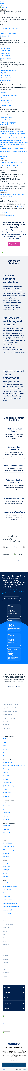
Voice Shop (6, 938)
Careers (8, 194)
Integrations (6, 728)
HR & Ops (6, 853)
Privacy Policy (4, 1069)
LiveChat (5, 779)
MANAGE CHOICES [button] (14, 1061)
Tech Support (7, 913)
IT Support (8, 151)
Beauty (9, 131)
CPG (16, 131)
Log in (2, 1)
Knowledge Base (8, 782)
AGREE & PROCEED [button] (14, 1065)
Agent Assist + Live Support (11, 708)
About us (5, 955)
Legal (22, 194)
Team (18, 129)
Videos (5, 941)
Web (4, 756)
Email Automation (8, 900)
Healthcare (6, 866)
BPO (13, 131)
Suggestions (7, 796)
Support (2, 3)
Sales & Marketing (19, 151)
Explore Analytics (5, 105)
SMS (4, 745)
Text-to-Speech (8, 725)
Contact (13, 194)
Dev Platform (7, 832)
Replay (5, 789)
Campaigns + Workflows (10, 711)
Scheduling (6, 812)
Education (11, 133)
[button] (25, 1044)
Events (5, 931)
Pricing (2, 158)
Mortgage (6, 870)
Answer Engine (7, 762)
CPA (4, 809)
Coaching (6, 769)
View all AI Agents (5, 58)
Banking (5, 863)
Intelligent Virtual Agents (10, 704)
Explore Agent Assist (6, 80)
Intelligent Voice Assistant (11, 906)
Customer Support (18, 148)
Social (5, 749)
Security (5, 721)
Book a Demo (9, 215)
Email (4, 742)
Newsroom (3, 197)
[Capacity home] (3, 7)
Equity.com (20, 206)
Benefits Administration (16, 138)
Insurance (8, 136)
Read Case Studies (14, 561)
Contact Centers (6, 148)
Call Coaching (7, 889)
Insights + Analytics (9, 718)
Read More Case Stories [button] (11, 598)
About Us (3, 194)
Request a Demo (14, 244)
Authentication (4, 138)
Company (3, 192)
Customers (3, 156)
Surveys (5, 816)
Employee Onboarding (14, 142)
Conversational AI (8, 714)
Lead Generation (15, 144)
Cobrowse (6, 772)
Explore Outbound (6, 125)
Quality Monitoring (8, 786)
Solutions (3, 127)
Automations (7, 825)
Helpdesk (6, 776)
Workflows (6, 829)
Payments (6, 819)
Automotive (3, 131)
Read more (3, 190)
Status (2, 5)
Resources (3, 160)
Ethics (18, 194)
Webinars (16, 165)
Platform (3, 9)
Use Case (11, 129)
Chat (4, 739)
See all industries (16, 136)
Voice (4, 752)
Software (6, 873)
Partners (9, 197)
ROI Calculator (6, 162)
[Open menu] (2, 215)
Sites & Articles (7, 793)
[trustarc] (23, 1069)
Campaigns (14, 140)
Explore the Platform (6, 36)
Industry (4, 129)
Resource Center (17, 162)
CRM (4, 802)
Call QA (8, 140)
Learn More (3, 212)
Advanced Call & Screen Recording (14, 765)
